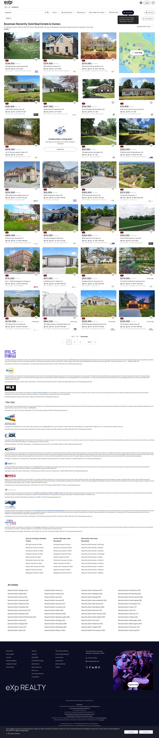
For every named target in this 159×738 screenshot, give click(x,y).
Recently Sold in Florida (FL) (17, 620)
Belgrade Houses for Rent (63, 573)
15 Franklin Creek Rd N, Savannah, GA (132, 281)
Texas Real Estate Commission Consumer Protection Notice (79, 716)
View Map (138, 53)
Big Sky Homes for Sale (34, 570)
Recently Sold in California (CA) (18, 604)
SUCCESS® (35, 657)
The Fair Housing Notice (101, 717)
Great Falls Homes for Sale (35, 566)
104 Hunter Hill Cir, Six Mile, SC (15, 324)
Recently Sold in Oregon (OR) (91, 627)
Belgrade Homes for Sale (34, 573)
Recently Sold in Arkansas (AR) (18, 600)
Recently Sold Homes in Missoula (93, 551)
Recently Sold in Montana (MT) (91, 590)
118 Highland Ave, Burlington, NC (92, 152)
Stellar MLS (38, 467)
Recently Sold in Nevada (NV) (91, 597)
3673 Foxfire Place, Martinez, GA (92, 66)
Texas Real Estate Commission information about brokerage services (79, 714)
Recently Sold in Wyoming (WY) (129, 630)
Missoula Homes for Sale (34, 551)
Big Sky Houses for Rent (62, 570)
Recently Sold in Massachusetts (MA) (57, 617)
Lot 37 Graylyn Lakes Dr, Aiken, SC (16, 152)
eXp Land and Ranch (38, 673)
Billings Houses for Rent (62, 544)
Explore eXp (9, 651)
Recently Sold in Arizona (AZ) (17, 597)
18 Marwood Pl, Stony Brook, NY (54, 109)
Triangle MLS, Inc (47, 426)
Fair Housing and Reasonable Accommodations (79, 708)
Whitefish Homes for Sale (35, 560)
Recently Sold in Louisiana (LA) (55, 607)
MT (77, 337)
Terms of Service (93, 706)
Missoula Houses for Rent (63, 551)
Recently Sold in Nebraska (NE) (91, 594)
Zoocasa (34, 654)
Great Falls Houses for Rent (63, 566)
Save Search (149, 19)
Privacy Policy (59, 657)
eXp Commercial (36, 667)
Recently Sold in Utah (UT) (127, 610)
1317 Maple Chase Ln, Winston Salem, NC (57, 324)
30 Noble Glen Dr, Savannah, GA (92, 281)
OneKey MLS (32, 408)
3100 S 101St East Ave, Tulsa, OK (130, 238)
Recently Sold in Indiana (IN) (54, 594)
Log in (147, 3)
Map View (151, 12)
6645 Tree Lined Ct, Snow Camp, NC (132, 109)
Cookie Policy (59, 660)
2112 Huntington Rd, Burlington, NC (93, 109)
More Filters (129, 12)
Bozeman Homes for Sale (34, 548)
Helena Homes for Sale (34, 563)
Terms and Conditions (61, 651)
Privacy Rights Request (62, 654)
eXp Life (34, 651)
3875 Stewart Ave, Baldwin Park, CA (17, 195)
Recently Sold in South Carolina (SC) (130, 597)
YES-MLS (72, 360)
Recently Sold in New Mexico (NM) (92, 607)
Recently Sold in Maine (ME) (54, 610)
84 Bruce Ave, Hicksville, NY (14, 238)
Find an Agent (10, 654)
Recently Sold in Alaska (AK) (17, 594)
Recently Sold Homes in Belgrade (93, 573)
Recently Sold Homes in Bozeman (93, 548)
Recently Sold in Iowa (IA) (53, 597)
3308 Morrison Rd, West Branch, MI (131, 152)
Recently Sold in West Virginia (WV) (130, 624)
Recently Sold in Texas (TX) (127, 607)
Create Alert (60, 149)
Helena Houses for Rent (62, 563)
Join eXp (8, 657)
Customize (146, 732)
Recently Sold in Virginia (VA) (128, 617)
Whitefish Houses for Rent (63, 560)
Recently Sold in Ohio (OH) (90, 620)
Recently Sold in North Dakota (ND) (93, 617)
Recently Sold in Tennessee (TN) (129, 604)
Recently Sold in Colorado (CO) (18, 607)
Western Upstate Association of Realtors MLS (49, 493)
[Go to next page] (95, 342)
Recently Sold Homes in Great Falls (93, 566)
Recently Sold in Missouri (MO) (55, 630)
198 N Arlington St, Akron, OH (53, 195)
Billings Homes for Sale (34, 544)
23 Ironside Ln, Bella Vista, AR (129, 324)
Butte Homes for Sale (33, 557)
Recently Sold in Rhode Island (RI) (129, 594)
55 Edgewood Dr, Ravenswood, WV (16, 66)
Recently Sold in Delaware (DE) (18, 614)
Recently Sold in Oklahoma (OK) (92, 624)
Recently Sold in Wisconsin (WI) (129, 627)
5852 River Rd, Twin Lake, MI (91, 238)
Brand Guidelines (60, 664)
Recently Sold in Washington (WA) (129, 620)
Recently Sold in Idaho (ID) (17, 630)
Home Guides (10, 667)
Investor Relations (11, 660)
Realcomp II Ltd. (20, 440)
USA (72, 337)
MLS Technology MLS (41, 392)
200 (89, 342)
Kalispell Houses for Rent (62, 554)
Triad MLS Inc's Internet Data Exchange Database (50, 510)
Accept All (131, 732)
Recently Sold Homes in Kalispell (93, 554)
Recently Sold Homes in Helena (92, 563)
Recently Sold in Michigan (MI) (55, 620)
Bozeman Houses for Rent (63, 548)
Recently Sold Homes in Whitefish (93, 560)
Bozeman (84, 337)
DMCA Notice (79, 704)
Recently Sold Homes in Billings (92, 544)
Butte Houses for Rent (61, 557)
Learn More (101, 719)
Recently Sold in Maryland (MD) (55, 614)
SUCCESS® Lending (37, 660)
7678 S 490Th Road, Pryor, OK (15, 109)
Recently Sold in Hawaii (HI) (17, 627)
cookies (12, 728)
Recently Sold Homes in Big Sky (92, 570)
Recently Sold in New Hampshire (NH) (94, 600)
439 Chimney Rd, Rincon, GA (91, 195)
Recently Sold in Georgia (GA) (18, 624)
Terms (17, 730)
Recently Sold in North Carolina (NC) (93, 614)
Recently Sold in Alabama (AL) (18, 590)
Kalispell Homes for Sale (34, 554)
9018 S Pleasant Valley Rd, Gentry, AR (94, 324)
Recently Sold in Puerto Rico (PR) (129, 590)
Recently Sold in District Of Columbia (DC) (22, 617)
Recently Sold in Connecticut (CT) (19, 610)
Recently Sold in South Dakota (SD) (130, 600)
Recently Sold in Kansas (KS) (54, 600)
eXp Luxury (35, 670)
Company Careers (11, 664)
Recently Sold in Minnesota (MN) (56, 624)
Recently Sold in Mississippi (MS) (56, 627)
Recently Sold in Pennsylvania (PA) (93, 630)
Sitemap (57, 667)
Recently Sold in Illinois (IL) (54, 590)
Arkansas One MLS (40, 527)
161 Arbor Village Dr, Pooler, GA (53, 238)
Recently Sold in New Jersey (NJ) (92, 604)
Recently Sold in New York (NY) (91, 610)
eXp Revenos (35, 664)
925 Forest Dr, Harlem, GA (52, 66)
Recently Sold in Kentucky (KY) (55, 604)
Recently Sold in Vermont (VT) (128, 614)
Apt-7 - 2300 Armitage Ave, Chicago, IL (18, 281)
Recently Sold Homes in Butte (91, 557)
